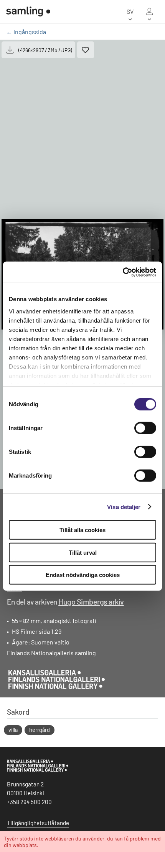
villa (13, 730)
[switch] (145, 428)
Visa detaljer (123, 506)
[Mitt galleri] (149, 11)
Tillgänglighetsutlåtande (38, 822)
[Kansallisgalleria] (37, 770)
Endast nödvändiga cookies (83, 575)
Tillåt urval (83, 552)
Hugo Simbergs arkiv (91, 601)
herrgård (39, 730)
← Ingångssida (26, 31)
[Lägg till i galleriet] (85, 49)
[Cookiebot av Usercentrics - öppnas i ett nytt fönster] (122, 272)
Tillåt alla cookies (82, 530)
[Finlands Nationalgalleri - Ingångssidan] (28, 11)
